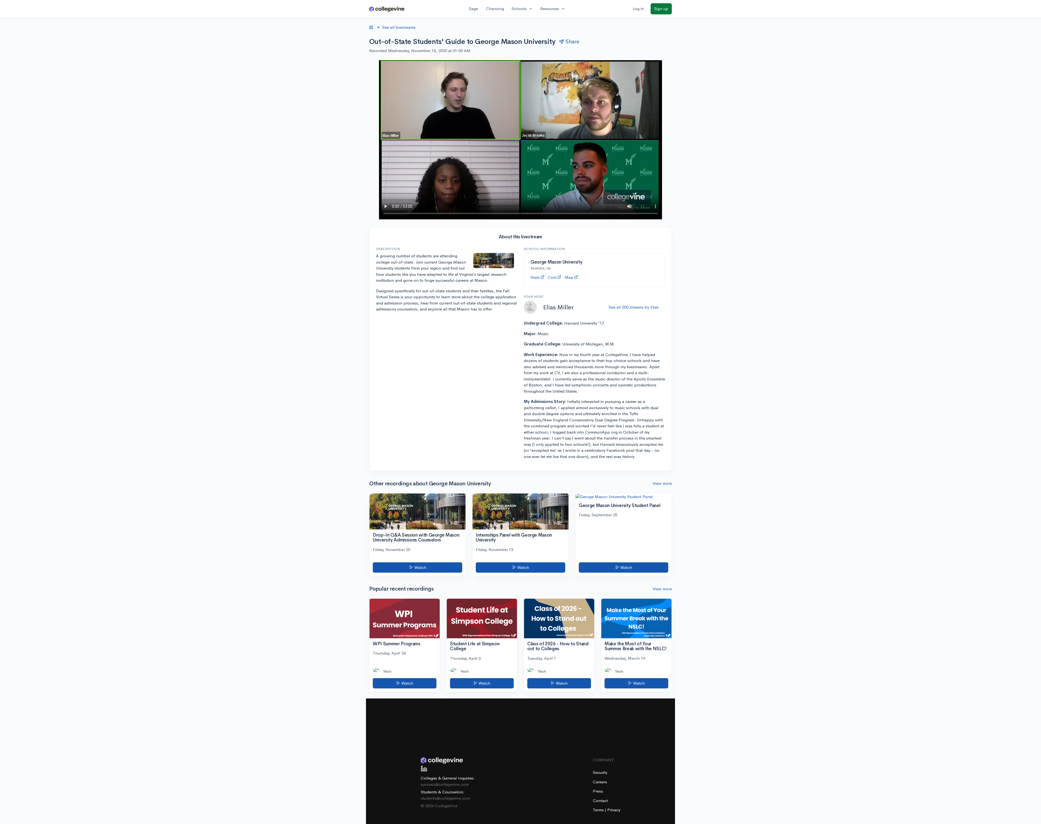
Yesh (387, 671)
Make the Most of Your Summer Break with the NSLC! (636, 646)
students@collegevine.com (445, 798)
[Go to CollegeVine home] (386, 9)
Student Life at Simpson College (474, 646)
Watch (419, 567)
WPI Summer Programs (396, 644)
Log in (638, 8)
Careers (600, 781)
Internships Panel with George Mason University (514, 537)
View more (662, 483)
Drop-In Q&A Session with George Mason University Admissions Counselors (416, 537)
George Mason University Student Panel (619, 505)
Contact (600, 800)
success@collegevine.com (445, 784)
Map (569, 277)
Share (572, 41)
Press (598, 791)
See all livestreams (399, 27)
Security (600, 772)
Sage (473, 8)
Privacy (613, 809)
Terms (599, 809)
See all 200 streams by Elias (633, 307)
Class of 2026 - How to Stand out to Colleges (557, 646)
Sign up (661, 8)
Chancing (495, 8)
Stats (535, 277)
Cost (552, 277)
